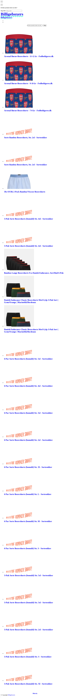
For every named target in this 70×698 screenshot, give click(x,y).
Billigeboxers (11, 695)
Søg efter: (3, 10)
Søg (45, 25)
